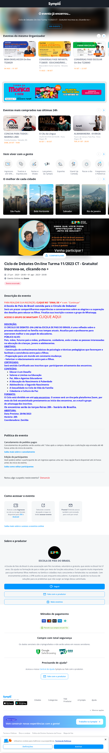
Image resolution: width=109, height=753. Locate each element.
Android (16, 517)
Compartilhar (56, 255)
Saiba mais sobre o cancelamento (19, 452)
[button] (8, 741)
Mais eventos (57, 602)
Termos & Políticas (63, 741)
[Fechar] (105, 739)
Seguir (57, 586)
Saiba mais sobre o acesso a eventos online (24, 526)
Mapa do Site (68, 733)
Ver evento (54, 26)
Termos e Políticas (10, 733)
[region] (54, 744)
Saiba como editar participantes (18, 466)
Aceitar (78, 746)
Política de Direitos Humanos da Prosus (46, 733)
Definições (28, 746)
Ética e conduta (24, 733)
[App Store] (8, 703)
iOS (21, 514)
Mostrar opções (98, 710)
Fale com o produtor (56, 594)
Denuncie (45, 478)
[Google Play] (21, 703)
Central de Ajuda (47, 669)
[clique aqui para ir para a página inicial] (54, 3)
